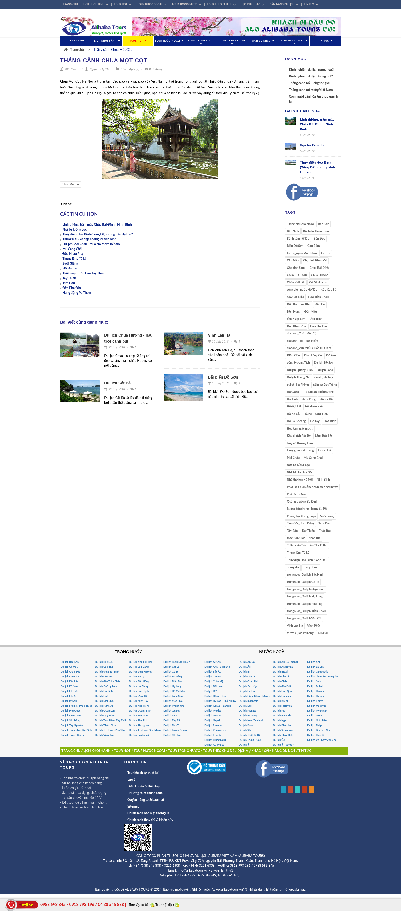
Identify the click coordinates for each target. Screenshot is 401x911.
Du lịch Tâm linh (138, 720)
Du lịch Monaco (247, 710)
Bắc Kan (323, 224)
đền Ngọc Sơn (296, 319)
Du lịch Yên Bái (172, 735)
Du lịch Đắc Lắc (69, 681)
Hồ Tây (315, 421)
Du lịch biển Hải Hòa (140, 662)
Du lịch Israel (280, 701)
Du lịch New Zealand (251, 720)
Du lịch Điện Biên (173, 681)
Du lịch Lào (245, 706)
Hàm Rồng (309, 399)
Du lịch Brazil (280, 671)
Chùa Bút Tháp (297, 275)
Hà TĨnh (292, 399)
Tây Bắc (292, 530)
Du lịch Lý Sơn (69, 701)
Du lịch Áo (245, 667)
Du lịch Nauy (314, 715)
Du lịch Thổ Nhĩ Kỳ (249, 735)
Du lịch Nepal (212, 720)
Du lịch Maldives (316, 706)
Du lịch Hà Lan (247, 691)
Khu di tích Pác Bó (299, 435)
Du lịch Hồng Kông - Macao (254, 696)
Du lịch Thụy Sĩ (315, 735)
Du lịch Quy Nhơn (105, 715)
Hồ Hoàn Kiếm (314, 406)
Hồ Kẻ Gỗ (293, 414)
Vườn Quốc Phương (300, 633)
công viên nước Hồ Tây (302, 289)
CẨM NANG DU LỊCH (282, 4)
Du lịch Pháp (314, 725)
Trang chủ (77, 49)
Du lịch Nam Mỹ (248, 715)
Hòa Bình (330, 421)
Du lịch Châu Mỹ (213, 681)
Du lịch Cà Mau (69, 667)
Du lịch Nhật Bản (317, 720)
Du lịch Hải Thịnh (139, 691)
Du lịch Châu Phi (248, 681)
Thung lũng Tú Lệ (74, 258)
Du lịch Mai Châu (104, 701)
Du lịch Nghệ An (104, 706)
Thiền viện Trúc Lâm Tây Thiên (83, 273)
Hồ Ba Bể (326, 399)
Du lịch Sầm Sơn (138, 715)
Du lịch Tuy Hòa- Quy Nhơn (145, 730)
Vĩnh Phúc (313, 625)
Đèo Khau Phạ (72, 254)
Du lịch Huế (101, 696)
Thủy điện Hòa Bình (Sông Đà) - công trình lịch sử (97, 234)
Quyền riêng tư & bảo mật (145, 800)
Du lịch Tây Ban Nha (318, 730)
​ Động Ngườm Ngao (300, 224)
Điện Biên (293, 355)
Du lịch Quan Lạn (105, 710)
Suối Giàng (70, 263)
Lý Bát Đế (324, 450)
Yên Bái (323, 633)
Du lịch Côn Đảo (70, 676)
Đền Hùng (293, 311)
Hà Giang (293, 392)
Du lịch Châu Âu (282, 676)
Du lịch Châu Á (247, 676)
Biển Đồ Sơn (295, 245)
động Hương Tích (298, 362)
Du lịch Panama (213, 725)
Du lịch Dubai (315, 686)
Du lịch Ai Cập (212, 662)
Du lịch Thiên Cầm (105, 725)
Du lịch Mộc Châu (173, 701)
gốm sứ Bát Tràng (325, 384)
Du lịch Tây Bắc (172, 720)
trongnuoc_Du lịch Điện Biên (305, 589)
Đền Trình (315, 319)
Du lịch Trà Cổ (171, 725)
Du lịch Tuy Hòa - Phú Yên (110, 730)
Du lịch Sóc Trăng (70, 720)
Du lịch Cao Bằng (139, 667)
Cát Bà (325, 253)
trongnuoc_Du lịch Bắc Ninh (305, 574)
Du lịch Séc (245, 730)
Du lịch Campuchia (317, 671)
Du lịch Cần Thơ (104, 667)
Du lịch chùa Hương (140, 671)
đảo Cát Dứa (295, 297)
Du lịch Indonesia (248, 701)
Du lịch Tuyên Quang (72, 735)
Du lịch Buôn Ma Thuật (176, 662)
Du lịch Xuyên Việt (139, 735)
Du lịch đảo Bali (282, 686)
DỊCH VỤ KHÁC (251, 4)
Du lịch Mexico (212, 710)
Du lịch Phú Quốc (70, 710)
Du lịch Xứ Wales (214, 745)
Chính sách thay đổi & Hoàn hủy (150, 820)
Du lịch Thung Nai (298, 377)
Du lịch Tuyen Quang (175, 730)
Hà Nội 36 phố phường (318, 392)
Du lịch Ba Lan (315, 667)
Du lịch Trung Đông (215, 740)
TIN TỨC (309, 4)
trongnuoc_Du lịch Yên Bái (304, 618)
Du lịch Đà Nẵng (172, 676)
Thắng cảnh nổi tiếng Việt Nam (311, 90)
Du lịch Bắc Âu (212, 671)
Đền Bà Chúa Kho (298, 304)
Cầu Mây (293, 260)
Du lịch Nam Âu (213, 715)
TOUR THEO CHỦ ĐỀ (219, 4)
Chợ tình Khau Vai (315, 260)
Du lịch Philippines (215, 730)
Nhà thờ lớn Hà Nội (300, 479)
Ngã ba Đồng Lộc (74, 229)
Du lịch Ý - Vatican (283, 745)
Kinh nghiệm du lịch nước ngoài (311, 69)
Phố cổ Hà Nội (296, 494)
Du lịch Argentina (283, 667)
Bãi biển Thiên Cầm (316, 231)
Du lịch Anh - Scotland (217, 667)
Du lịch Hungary (282, 696)
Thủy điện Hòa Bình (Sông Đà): (307, 560)
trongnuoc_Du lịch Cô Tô (303, 582)
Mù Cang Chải (72, 249)
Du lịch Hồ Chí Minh (174, 691)
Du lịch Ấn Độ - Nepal (285, 662)
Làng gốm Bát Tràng (300, 450)
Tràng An (293, 567)
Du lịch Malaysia (282, 706)
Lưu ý (131, 779)
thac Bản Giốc (296, 538)
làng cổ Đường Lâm (300, 443)
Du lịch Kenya (315, 701)
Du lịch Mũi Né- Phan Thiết (76, 706)
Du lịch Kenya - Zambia (217, 706)
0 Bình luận (156, 69)
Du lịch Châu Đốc (70, 671)
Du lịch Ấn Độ (247, 662)
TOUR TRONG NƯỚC (184, 4)
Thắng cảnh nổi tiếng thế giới (309, 83)
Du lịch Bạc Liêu (104, 662)
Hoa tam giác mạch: (300, 428)
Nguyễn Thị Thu (99, 69)
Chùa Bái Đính (319, 267)
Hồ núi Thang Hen (316, 414)
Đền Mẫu (310, 311)
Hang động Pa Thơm (77, 293)
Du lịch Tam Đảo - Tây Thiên (111, 720)
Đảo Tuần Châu (318, 297)
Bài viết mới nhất (303, 111)
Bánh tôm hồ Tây (298, 238)
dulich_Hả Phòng (298, 384)
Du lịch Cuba (314, 681)
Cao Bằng (313, 245)
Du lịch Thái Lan (213, 735)
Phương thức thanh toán (145, 793)
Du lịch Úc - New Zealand (321, 740)
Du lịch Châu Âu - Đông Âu (322, 676)
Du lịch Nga (279, 720)
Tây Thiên (69, 278)
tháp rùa (314, 538)
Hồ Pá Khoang (296, 421)
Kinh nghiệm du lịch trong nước (311, 76)
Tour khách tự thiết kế (142, 773)
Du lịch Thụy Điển (283, 735)
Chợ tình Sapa (296, 267)
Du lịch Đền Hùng (139, 681)
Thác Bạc (325, 530)
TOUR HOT (120, 4)
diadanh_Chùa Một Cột (302, 333)
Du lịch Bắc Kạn (70, 662)
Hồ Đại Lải (70, 268)
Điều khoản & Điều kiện (144, 786)
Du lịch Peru (246, 725)
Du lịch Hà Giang (138, 686)
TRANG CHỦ (70, 4)
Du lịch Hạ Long (172, 686)
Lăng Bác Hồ (323, 435)
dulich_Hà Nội (323, 377)
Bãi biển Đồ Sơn (223, 377)
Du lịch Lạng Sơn (173, 696)
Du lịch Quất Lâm (71, 715)
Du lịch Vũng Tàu (104, 735)
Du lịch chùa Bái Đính (107, 671)
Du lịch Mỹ (279, 710)
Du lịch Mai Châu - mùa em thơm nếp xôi (91, 244)
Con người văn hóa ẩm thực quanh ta (313, 99)
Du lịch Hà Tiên (69, 691)
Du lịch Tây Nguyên (72, 725)
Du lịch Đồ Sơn (323, 362)
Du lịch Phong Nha (173, 706)
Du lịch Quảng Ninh (300, 370)
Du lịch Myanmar (317, 710)
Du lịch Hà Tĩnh (104, 691)
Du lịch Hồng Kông (215, 696)
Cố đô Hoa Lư (318, 282)
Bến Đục (319, 238)
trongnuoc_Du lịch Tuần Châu (306, 611)
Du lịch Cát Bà (117, 383)
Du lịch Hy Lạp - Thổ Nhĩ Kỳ (220, 701)
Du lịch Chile (280, 681)
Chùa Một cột (129, 69)
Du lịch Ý (244, 745)
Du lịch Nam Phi (282, 715)
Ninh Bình (323, 479)
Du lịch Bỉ (244, 671)
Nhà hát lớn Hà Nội (299, 472)
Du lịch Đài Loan (213, 686)
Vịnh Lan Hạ (219, 335)
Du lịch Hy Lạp (315, 696)
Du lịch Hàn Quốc (283, 691)
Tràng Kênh (310, 567)
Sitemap (133, 806)
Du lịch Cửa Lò (103, 676)
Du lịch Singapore (283, 730)
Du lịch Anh (313, 662)
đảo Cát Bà (328, 289)
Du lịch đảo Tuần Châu (107, 681)
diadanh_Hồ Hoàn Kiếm (302, 341)
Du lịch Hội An (69, 696)
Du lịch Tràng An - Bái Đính (76, 730)
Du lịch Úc (279, 740)
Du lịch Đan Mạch (249, 686)
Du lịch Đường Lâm (106, 686)
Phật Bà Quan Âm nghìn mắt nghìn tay (312, 487)
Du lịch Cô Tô (170, 671)
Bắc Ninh (293, 231)
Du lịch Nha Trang (139, 706)
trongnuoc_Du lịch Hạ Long (305, 596)
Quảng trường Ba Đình (302, 501)
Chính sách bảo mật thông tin (148, 813)
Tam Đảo (68, 283)
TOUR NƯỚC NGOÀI (149, 4)
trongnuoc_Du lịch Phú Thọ (304, 604)
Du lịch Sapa (325, 370)
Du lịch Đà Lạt (137, 676)
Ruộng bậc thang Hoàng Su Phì (307, 508)
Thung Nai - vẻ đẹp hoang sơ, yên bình (89, 239)
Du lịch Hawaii (315, 691)
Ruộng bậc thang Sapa (301, 516)
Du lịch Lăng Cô (138, 696)
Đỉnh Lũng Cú (313, 355)
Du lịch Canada (213, 676)
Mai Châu (293, 457)
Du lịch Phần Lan (282, 725)
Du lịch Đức (211, 691)
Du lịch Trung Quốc (250, 740)
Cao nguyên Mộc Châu (302, 253)
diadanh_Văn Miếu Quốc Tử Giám (309, 348)
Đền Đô (320, 304)
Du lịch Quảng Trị (173, 710)
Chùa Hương (319, 275)
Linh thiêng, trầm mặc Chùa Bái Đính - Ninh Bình (97, 224)
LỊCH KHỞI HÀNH (93, 4)
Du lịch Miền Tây (138, 701)
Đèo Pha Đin (71, 288)
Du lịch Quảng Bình (140, 710)
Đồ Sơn (331, 355)
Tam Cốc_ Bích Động (300, 523)
